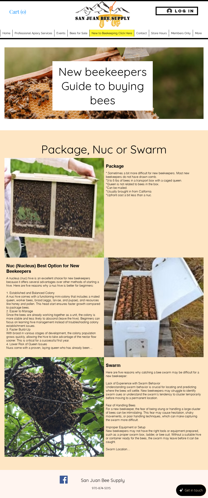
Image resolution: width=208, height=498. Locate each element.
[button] (21, 12)
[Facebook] (64, 480)
